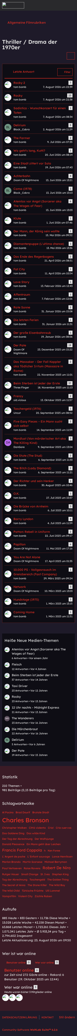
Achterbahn (21, 176)
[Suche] (50, 5)
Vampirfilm (9, 896)
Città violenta (37, 827)
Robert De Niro (57, 867)
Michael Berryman (55, 861)
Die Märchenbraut (25, 729)
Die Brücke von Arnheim (30, 506)
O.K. (16, 493)
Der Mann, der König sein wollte (36, 231)
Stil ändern (67, 1017)
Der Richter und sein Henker (33, 481)
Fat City (19, 269)
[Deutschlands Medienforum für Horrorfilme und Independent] (13, 5)
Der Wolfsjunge (44, 838)
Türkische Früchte (32, 890)
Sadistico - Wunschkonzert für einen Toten (39, 110)
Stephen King (60, 874)
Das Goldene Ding (13, 833)
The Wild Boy (57, 885)
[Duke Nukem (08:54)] (19, 997)
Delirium (19, 125)
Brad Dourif (23, 812)
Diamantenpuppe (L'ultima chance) (38, 244)
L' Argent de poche (13, 856)
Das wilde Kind (36, 833)
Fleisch (17, 664)
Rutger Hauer (10, 874)
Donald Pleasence (13, 844)
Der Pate (19, 345)
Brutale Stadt (40, 812)
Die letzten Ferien (25, 320)
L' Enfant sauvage (38, 856)
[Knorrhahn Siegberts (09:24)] (5, 997)
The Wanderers (23, 718)
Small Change (29, 874)
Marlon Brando (11, 861)
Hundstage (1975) (26, 600)
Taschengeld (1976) (27, 409)
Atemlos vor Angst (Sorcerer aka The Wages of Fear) (37, 203)
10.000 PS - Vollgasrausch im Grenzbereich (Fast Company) (35, 572)
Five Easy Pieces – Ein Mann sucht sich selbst (37, 424)
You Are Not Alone (26, 557)
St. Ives (45, 874)
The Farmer (21, 138)
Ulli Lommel (53, 890)
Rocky (17, 95)
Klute (17, 218)
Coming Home (23, 612)
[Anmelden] (60, 5)
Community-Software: (30, 1029)
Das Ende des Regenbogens (33, 257)
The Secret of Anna (13, 885)
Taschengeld (37, 879)
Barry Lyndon (23, 519)
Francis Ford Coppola (22, 850)
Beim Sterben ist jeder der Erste (36, 383)
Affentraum (21, 294)
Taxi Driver (20, 686)
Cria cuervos (63, 827)
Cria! (51, 827)
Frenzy (18, 396)
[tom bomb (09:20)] (12, 997)
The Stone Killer (37, 885)
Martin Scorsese (32, 861)
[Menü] (71, 5)
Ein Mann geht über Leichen (44, 844)
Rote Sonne (21, 307)
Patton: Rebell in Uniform (31, 532)
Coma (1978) (22, 189)
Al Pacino (7, 812)
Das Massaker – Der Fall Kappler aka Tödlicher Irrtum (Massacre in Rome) (38, 366)
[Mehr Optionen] (71, 56)
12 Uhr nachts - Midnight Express (35, 707)
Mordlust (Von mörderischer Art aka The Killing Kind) (39, 441)
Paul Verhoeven (12, 868)
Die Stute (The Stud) (27, 456)
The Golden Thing (58, 879)
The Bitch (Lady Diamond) (32, 468)
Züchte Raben (43, 896)
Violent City (25, 896)
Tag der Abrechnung (14, 879)
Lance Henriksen (62, 856)
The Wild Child (11, 890)
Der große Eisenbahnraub (32, 333)
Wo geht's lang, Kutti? (29, 151)
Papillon (19, 544)
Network (19, 587)
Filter (67, 72)
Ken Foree (54, 850)
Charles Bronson (25, 820)
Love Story (21, 282)
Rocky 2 (19, 83)
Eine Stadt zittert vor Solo (32, 163)
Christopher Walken (14, 827)
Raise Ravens (32, 868)
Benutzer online (19, 970)
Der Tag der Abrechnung (17, 838)
